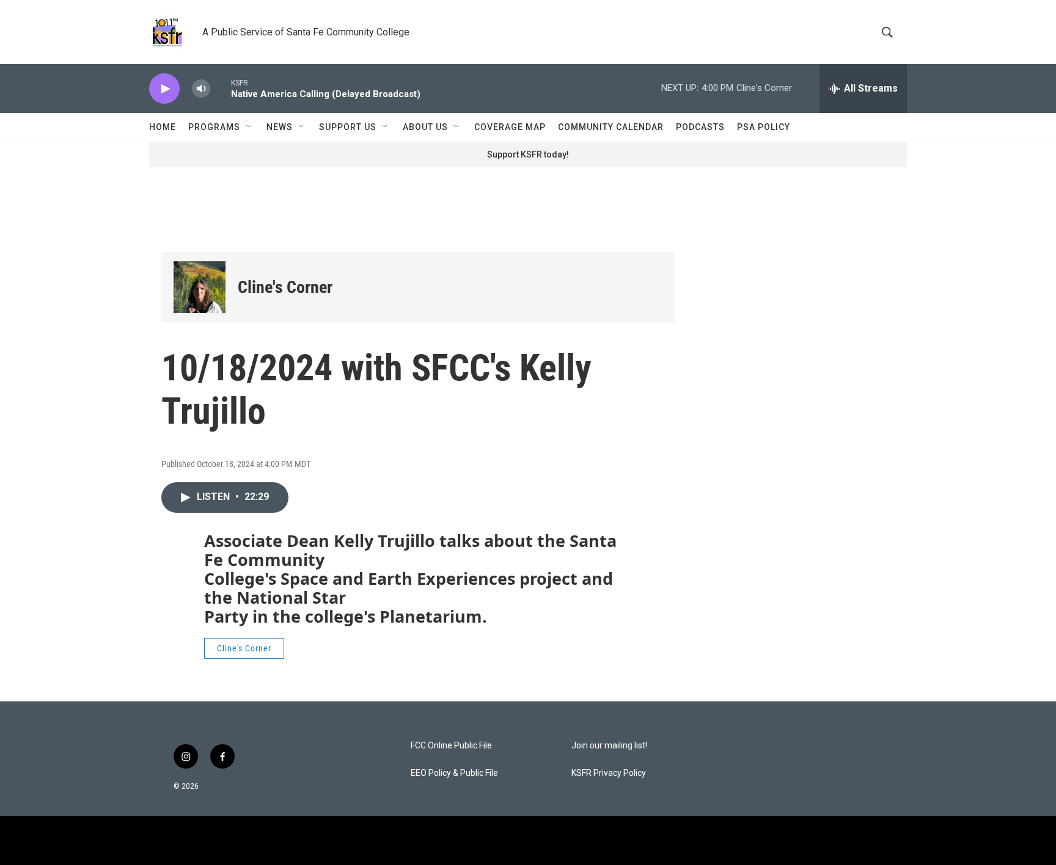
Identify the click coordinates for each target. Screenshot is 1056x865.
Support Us (347, 127)
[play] (164, 89)
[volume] (201, 89)
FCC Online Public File (451, 745)
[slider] (220, 88)
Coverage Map (510, 127)
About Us (425, 127)
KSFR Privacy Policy (608, 773)
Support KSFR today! (528, 154)
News (279, 127)
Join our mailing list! (609, 745)
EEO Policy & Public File (454, 773)
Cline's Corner (285, 287)
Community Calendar (611, 127)
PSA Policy (763, 127)
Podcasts (700, 127)
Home (162, 127)
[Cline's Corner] (200, 287)
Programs (214, 127)
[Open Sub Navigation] (249, 127)
